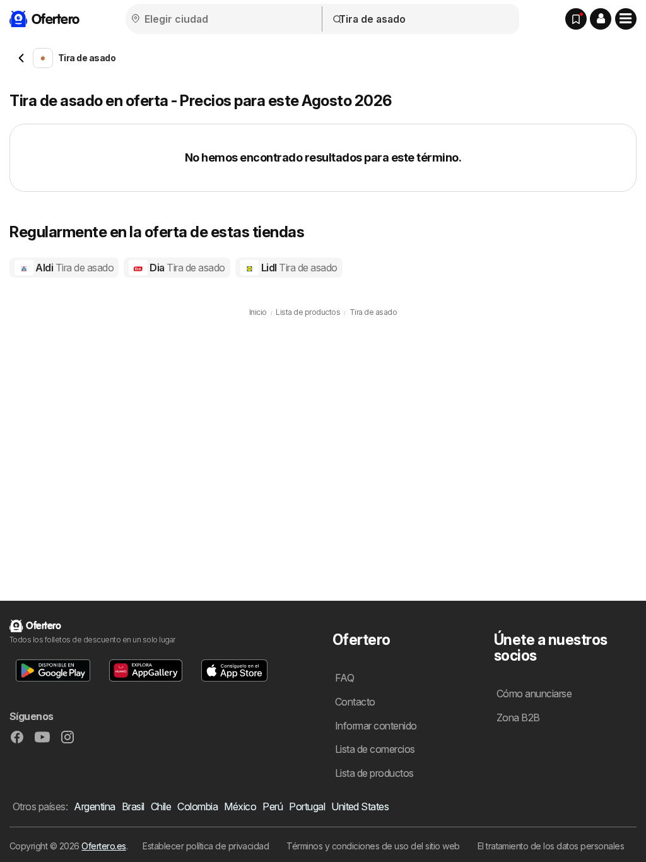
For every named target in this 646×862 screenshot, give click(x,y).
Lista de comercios (375, 749)
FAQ (344, 677)
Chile (161, 806)
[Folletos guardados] (576, 19)
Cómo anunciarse (534, 693)
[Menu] (626, 19)
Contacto (355, 701)
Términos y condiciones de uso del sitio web (372, 846)
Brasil (133, 806)
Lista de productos (374, 773)
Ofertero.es (103, 846)
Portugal (307, 806)
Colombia (197, 806)
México (240, 806)
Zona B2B (518, 717)
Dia (186, 267)
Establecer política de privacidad (206, 846)
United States (360, 806)
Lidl (298, 267)
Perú (272, 806)
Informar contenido (376, 725)
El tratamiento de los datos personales (551, 846)
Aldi (73, 267)
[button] (600, 19)
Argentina (94, 806)
